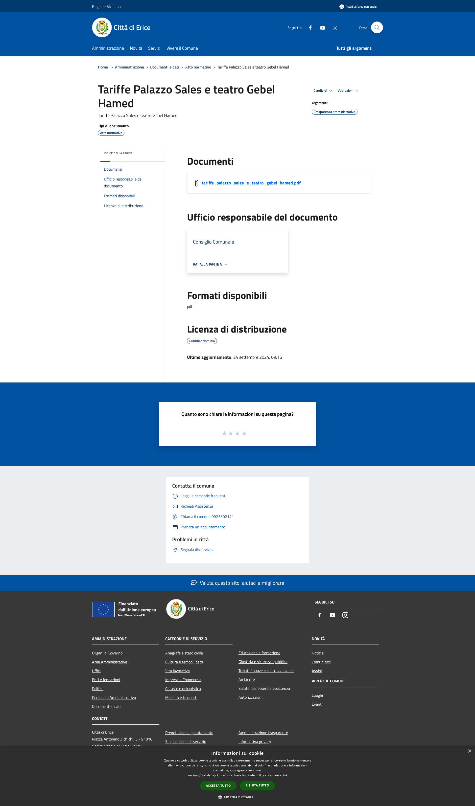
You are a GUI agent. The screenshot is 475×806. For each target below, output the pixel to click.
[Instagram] (333, 27)
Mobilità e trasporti (181, 697)
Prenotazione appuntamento (189, 733)
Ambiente (246, 679)
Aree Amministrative (109, 662)
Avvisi (317, 671)
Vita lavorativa (177, 671)
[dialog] (237, 776)
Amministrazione (129, 67)
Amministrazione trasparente (263, 733)
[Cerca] (377, 27)
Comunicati (321, 662)
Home (103, 67)
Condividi (320, 90)
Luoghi (317, 695)
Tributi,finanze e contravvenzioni (266, 670)
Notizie (318, 653)
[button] (237, 797)
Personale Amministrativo (114, 697)
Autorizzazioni (250, 697)
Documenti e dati (164, 67)
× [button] (469, 751)
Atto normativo (198, 67)
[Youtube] (321, 27)
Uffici (96, 671)
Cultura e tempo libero (184, 662)
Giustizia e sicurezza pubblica (262, 662)
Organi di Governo (107, 653)
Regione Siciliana (106, 6)
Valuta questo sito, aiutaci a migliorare (241, 583)
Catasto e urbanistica (183, 689)
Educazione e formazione (259, 653)
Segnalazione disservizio (185, 741)
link (285, 775)
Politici (97, 689)
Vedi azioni (346, 90)
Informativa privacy (254, 741)
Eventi (317, 704)
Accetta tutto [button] (218, 786)
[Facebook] (308, 27)
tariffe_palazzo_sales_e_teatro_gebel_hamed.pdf (251, 182)
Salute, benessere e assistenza (264, 688)
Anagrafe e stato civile (184, 653)
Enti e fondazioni (106, 680)
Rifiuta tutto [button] (257, 785)
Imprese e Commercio (183, 680)
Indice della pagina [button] (118, 153)
